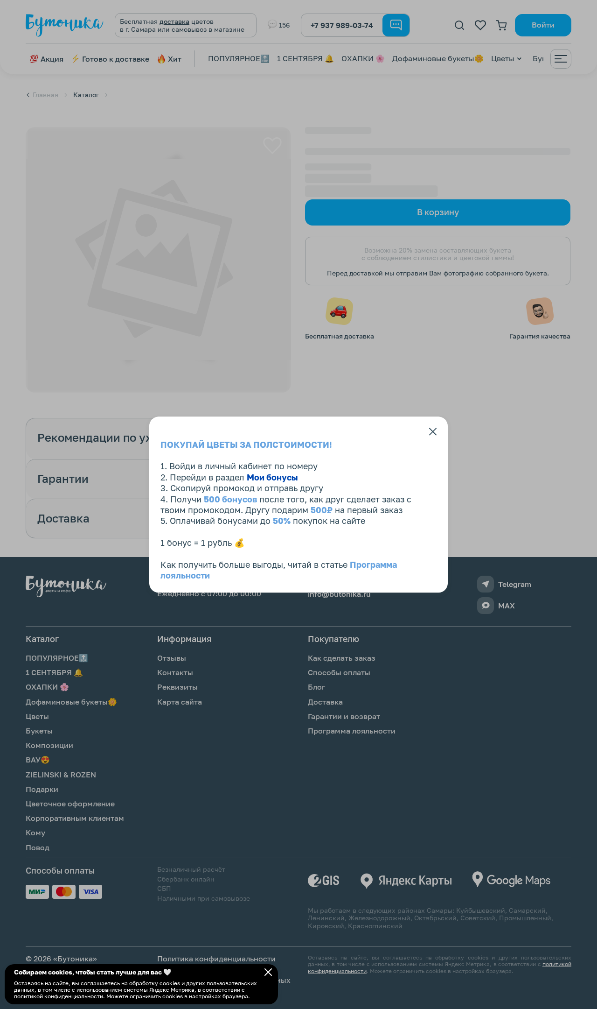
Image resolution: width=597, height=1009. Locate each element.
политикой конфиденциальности (58, 996)
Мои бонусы (272, 477)
